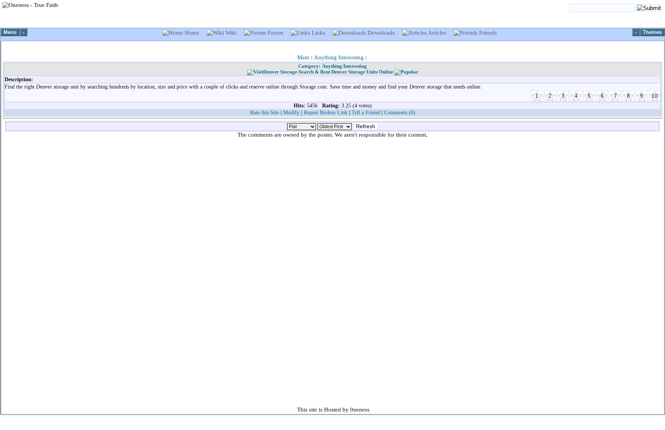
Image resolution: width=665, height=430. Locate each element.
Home (192, 33)
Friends (487, 33)
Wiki (231, 33)
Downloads (381, 33)
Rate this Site (264, 112)
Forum (275, 33)
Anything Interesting (339, 57)
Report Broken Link (326, 112)
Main (303, 57)
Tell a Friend (366, 112)
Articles (437, 33)
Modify (291, 112)
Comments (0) (399, 112)
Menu (10, 32)
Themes (652, 32)
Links (318, 33)
